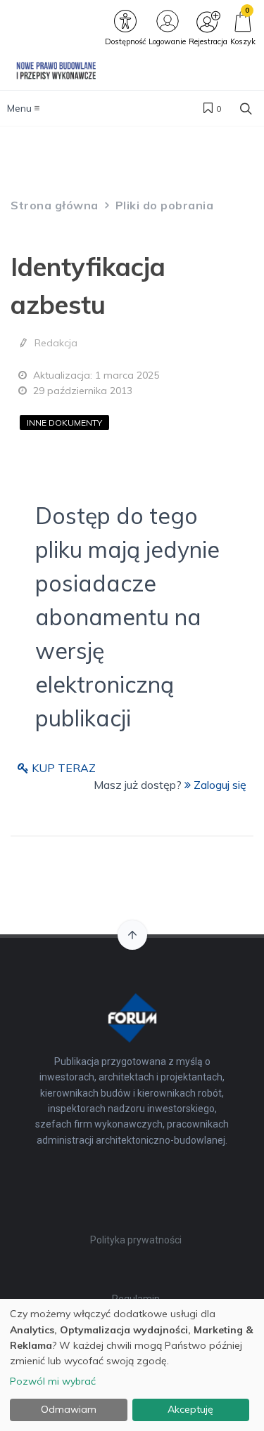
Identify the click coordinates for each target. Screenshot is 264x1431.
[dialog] (132, 1365)
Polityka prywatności (136, 1240)
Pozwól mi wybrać (53, 1381)
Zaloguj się (218, 785)
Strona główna (55, 205)
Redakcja (55, 342)
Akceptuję (190, 1409)
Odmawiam (68, 1409)
